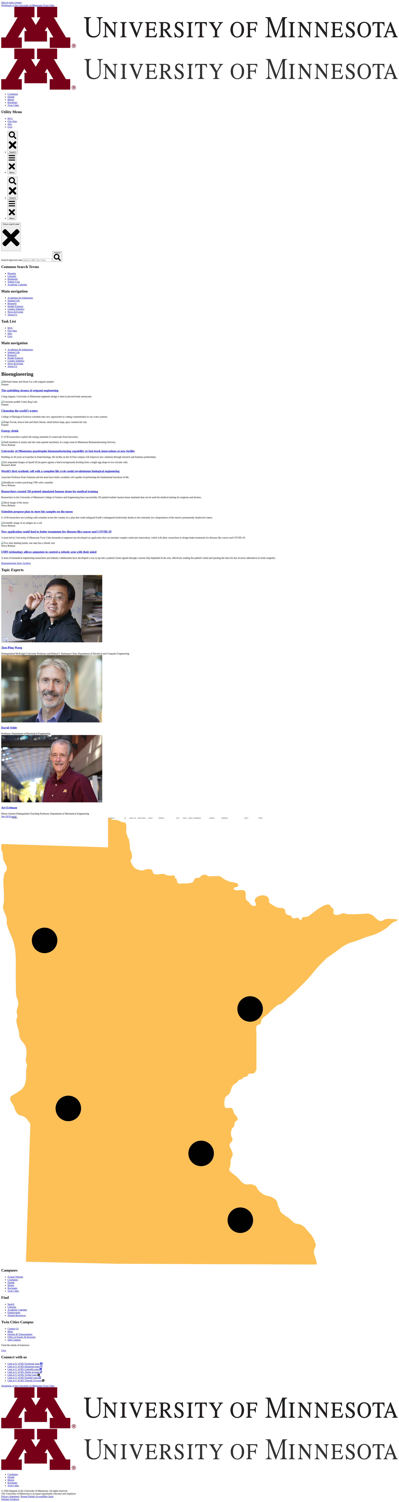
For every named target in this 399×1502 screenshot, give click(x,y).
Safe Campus (14, 1340)
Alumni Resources (16, 1315)
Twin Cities (13, 105)
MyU (10, 118)
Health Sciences (15, 306)
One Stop (12, 121)
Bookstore (12, 279)
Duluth (10, 97)
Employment (13, 1312)
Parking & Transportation (19, 1334)
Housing (11, 273)
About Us (12, 314)
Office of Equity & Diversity (21, 1337)
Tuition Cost (13, 281)
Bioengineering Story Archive (16, 563)
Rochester (12, 102)
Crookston (12, 94)
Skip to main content (11, 2)
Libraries (11, 276)
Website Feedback (10, 1499)
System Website (15, 1277)
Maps (10, 1331)
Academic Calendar (17, 284)
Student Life (13, 300)
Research (12, 303)
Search (10, 1304)
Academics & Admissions (20, 298)
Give (9, 127)
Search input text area (11, 260)
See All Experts (9, 816)
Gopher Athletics (15, 309)
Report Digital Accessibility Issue (37, 1496)
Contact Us (13, 1328)
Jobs (9, 124)
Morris (10, 99)
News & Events (15, 312)
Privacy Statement (10, 1496)
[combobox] (37, 260)
